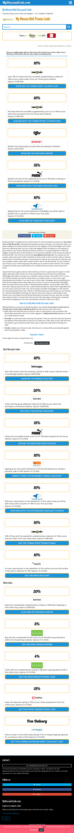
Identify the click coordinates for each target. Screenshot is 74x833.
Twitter (37, 785)
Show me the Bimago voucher (37, 378)
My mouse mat (42, 343)
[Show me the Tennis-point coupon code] (37, 72)
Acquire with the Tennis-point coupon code (37, 121)
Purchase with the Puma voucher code (37, 185)
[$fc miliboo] (41, 35)
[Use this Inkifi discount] (37, 564)
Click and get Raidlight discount (37, 220)
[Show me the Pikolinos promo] (37, 142)
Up (6, 818)
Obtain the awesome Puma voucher (37, 443)
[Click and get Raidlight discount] (37, 207)
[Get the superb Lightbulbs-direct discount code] (37, 730)
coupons (21, 52)
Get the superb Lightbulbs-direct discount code (37, 741)
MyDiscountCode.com (16, 2)
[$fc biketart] (32, 35)
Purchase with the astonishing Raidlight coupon (37, 510)
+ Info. (36, 14)
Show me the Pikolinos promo (37, 153)
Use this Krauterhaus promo (37, 644)
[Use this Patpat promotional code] (37, 698)
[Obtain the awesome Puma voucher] (37, 432)
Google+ (50, 236)
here (44, 827)
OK (41, 830)
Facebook (24, 236)
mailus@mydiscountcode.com (37, 766)
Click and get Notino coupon (37, 612)
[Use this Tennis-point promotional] (37, 532)
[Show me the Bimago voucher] (37, 367)
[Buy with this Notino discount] (37, 399)
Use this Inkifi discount (37, 575)
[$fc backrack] (51, 35)
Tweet (38, 236)
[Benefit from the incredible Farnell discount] (37, 464)
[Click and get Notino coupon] (37, 600)
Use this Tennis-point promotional (37, 543)
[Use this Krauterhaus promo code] (37, 665)
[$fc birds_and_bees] (22, 35)
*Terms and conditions (10, 813)
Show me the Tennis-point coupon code (37, 86)
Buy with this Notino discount (37, 411)
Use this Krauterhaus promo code (37, 676)
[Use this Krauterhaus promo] (37, 633)
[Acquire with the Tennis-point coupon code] (37, 107)
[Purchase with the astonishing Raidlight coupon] (37, 497)
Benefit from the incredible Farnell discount (37, 475)
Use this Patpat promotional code (37, 709)
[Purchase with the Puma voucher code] (37, 174)
